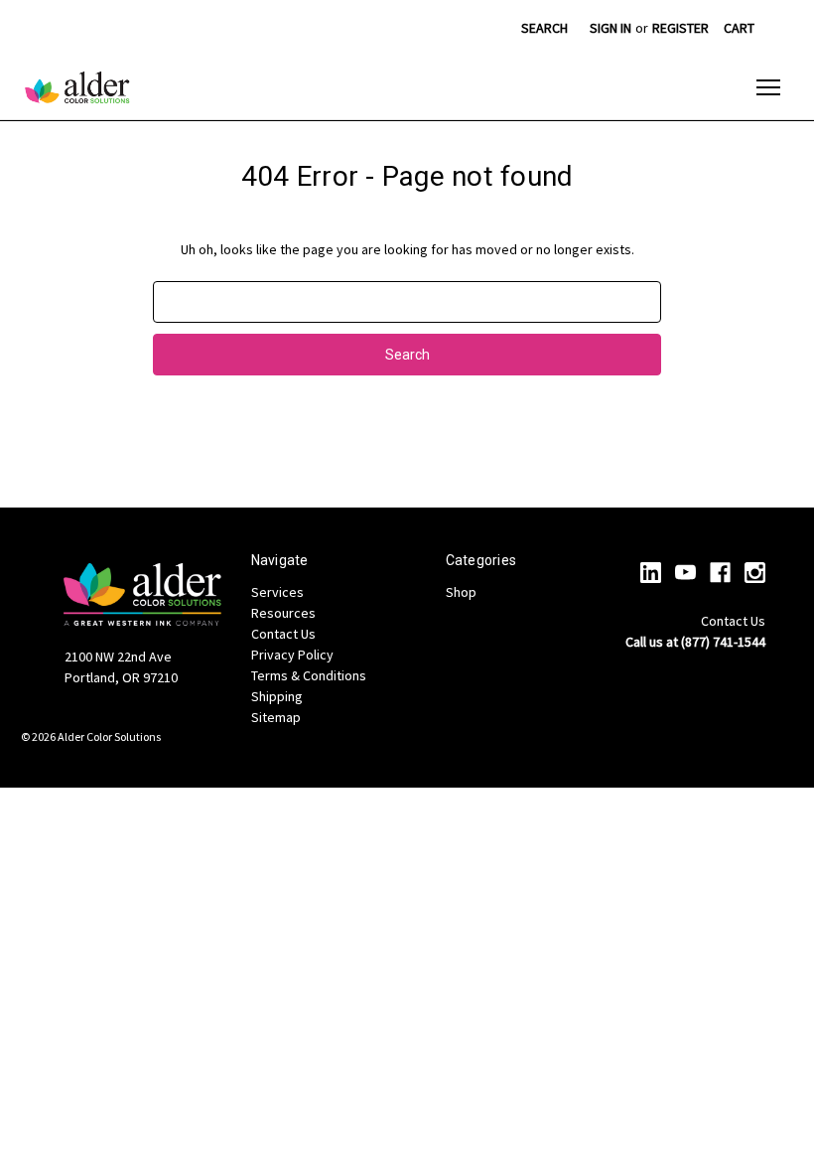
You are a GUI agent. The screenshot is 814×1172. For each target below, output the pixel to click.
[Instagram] (755, 572)
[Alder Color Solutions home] (77, 87)
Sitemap (276, 717)
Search (544, 28)
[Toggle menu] (768, 87)
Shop (461, 592)
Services (277, 592)
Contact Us (283, 634)
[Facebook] (720, 572)
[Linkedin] (650, 572)
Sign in (610, 28)
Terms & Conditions (308, 675)
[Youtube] (685, 572)
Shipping (277, 696)
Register (680, 28)
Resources (283, 613)
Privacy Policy (292, 654)
